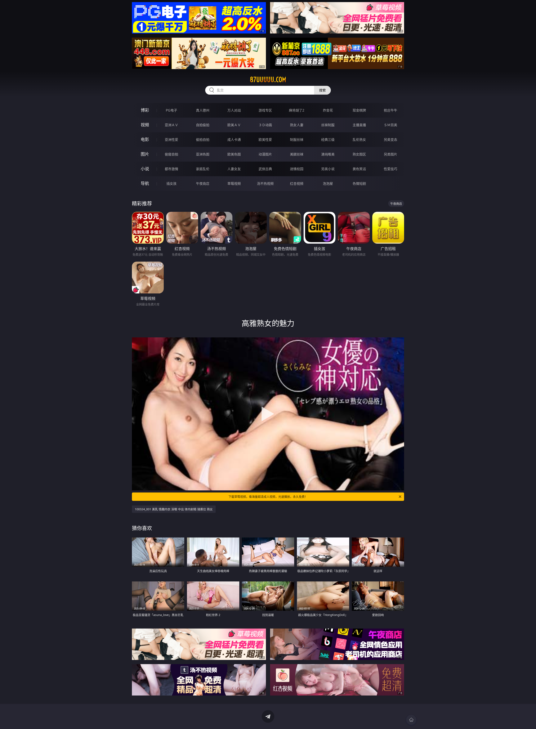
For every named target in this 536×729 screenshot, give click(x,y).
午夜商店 (202, 183)
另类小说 (328, 169)
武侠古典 (265, 169)
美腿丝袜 (296, 154)
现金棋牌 (359, 110)
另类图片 (390, 154)
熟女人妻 (296, 125)
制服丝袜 (296, 139)
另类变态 (390, 139)
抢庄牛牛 (390, 110)
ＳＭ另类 (390, 125)
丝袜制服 (328, 125)
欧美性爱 (265, 139)
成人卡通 (234, 139)
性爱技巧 (390, 169)
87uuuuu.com (268, 79)
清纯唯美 (328, 154)
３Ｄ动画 (265, 125)
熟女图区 (359, 154)
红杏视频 (296, 183)
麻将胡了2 (296, 110)
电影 (145, 139)
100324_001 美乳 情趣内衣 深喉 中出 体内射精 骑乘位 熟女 (174, 509)
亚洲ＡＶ (171, 125)
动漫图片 (265, 154)
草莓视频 (234, 183)
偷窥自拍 (171, 154)
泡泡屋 (328, 183)
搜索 (322, 90)
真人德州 (202, 110)
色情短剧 (359, 183)
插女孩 (171, 183)
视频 (145, 125)
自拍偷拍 (202, 125)
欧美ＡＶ (234, 125)
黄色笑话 (359, 169)
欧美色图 (234, 154)
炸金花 (328, 110)
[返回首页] (411, 720)
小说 (145, 169)
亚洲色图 (202, 154)
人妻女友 (234, 169)
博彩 (145, 110)
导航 (145, 183)
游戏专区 (265, 110)
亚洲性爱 (171, 139)
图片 (145, 154)
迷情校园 (296, 169)
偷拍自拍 (202, 139)
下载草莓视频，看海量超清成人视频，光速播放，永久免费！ (268, 497)
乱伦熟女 (359, 139)
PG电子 (171, 110)
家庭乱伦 (202, 169)
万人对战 (234, 110)
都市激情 (171, 169)
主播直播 (359, 125)
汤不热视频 (265, 183)
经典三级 (328, 139)
